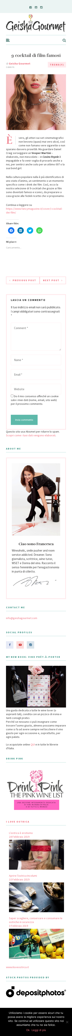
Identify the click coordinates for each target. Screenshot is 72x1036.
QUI (33, 744)
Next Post (51, 280)
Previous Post (24, 280)
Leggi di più (39, 1030)
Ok (28, 1030)
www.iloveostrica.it (17, 967)
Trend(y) (57, 64)
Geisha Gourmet (19, 63)
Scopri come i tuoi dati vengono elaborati (30, 435)
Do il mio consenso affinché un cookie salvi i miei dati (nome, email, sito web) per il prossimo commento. (35, 400)
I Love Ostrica (17, 821)
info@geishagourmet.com (21, 618)
